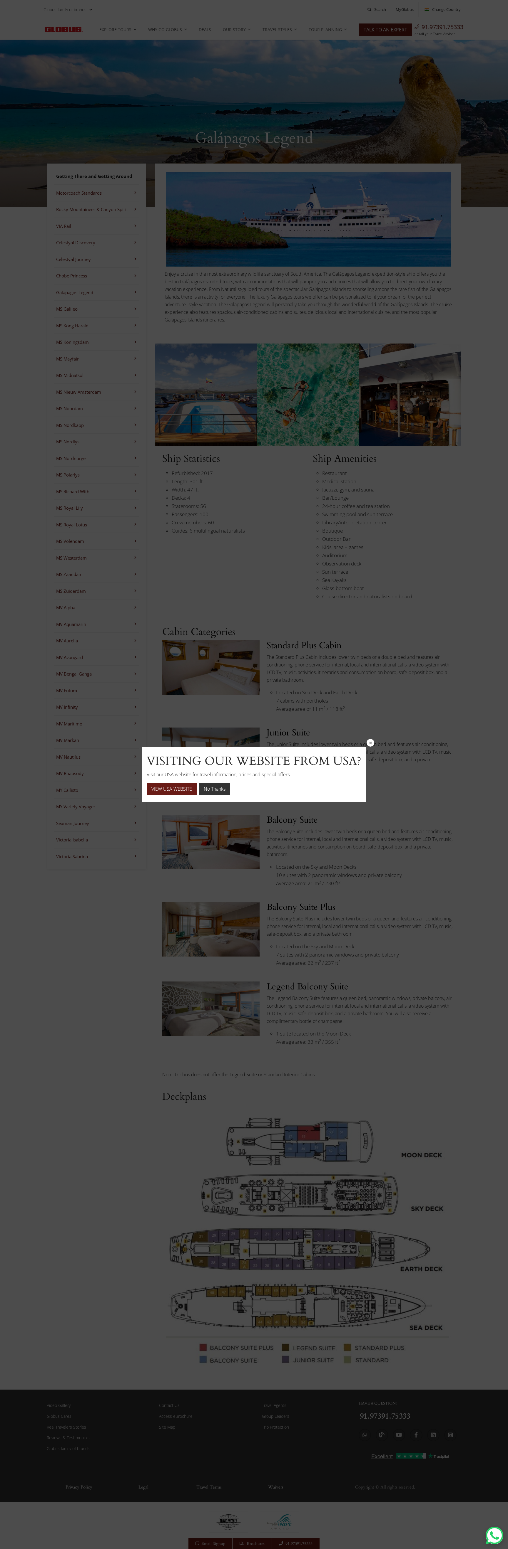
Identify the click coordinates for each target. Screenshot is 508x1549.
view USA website (171, 789)
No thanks (214, 789)
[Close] (370, 743)
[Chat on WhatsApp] (494, 1535)
